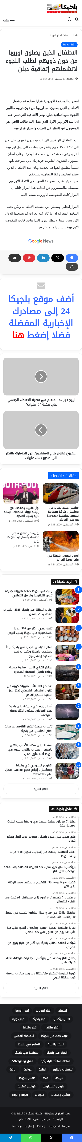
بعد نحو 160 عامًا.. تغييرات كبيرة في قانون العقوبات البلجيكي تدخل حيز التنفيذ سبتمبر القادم (29, 690)
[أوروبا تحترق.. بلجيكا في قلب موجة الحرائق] (61, 541)
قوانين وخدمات (60, 1095)
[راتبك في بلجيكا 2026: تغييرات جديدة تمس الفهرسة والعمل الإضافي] (67, 597)
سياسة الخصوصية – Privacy (53, 1126)
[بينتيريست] (29, 258)
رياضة (12, 1069)
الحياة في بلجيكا (56, 1053)
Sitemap (17, 1126)
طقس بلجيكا (27, 1078)
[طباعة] (72, 267)
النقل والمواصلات (22, 1061)
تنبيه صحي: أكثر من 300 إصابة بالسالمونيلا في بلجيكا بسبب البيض (30, 631)
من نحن (45, 1119)
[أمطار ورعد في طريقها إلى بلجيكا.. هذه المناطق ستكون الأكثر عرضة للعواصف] (67, 712)
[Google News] (41, 241)
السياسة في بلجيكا (27, 1053)
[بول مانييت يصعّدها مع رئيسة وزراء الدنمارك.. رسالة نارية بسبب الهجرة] (21, 493)
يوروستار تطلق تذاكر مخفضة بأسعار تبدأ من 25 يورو (23, 537)
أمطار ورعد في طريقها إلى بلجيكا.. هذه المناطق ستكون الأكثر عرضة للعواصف (29, 710)
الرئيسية (69, 35)
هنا (18, 335)
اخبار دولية (18, 1019)
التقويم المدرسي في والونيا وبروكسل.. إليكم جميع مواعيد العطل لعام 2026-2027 (28, 770)
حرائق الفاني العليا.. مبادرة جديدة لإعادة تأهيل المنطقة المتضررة (30, 670)
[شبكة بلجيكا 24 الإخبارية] (62, 8)
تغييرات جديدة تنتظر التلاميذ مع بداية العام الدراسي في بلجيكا (28, 729)
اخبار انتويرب (43, 1010)
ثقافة (42, 1069)
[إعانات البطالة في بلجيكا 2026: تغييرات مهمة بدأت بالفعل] (67, 615)
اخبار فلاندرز (51, 1027)
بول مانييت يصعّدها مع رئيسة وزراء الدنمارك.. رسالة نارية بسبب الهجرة (21, 512)
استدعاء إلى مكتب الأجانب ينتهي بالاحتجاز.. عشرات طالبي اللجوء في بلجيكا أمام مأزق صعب (30, 749)
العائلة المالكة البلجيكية (55, 1061)
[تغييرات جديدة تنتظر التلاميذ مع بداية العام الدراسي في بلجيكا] (67, 732)
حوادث (28, 1069)
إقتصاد (62, 1010)
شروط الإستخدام (28, 1119)
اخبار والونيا (30, 1027)
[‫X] (57, 258)
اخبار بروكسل (61, 1019)
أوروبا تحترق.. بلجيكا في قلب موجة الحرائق (63, 557)
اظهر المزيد (41, 789)
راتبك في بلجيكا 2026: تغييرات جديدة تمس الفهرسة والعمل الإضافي (28, 593)
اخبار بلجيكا (39, 1019)
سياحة (59, 1078)
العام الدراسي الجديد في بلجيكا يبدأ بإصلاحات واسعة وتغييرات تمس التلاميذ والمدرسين (29, 651)
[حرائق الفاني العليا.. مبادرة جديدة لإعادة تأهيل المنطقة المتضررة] (67, 673)
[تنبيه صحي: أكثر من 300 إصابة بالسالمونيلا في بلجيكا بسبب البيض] (67, 634)
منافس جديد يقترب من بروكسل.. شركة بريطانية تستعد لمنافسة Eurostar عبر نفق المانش (63, 514)
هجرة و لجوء (20, 1095)
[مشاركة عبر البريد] (14, 258)
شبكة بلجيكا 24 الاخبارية (27, 1113)
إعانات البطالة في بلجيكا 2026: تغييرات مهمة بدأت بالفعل (27, 612)
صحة (45, 1078)
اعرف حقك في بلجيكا (54, 1036)
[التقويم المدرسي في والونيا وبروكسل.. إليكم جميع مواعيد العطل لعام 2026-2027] (67, 771)
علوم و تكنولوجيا (53, 1086)
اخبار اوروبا (56, 35)
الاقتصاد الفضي (24, 1036)
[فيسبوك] (72, 258)
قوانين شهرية (27, 1086)
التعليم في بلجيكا (29, 1044)
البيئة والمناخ (56, 1044)
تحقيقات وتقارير (63, 1069)
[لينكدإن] (43, 258)
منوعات (39, 1095)
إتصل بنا (29, 1126)
